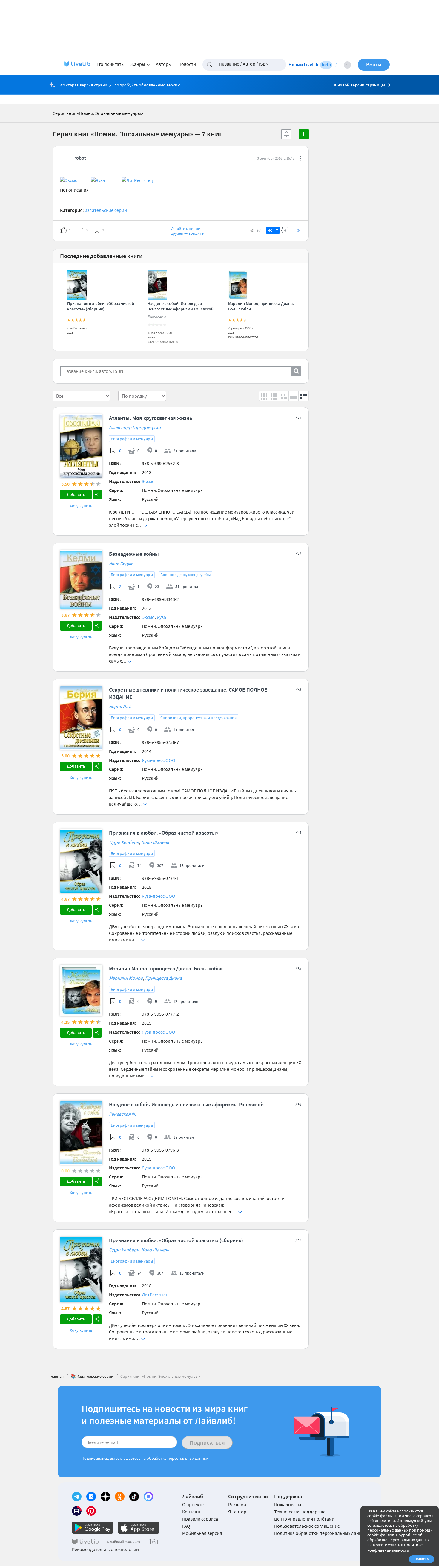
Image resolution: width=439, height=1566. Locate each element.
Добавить (76, 494)
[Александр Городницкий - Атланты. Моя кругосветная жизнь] (81, 417)
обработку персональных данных (177, 1458)
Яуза (161, 617)
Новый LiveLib (309, 64)
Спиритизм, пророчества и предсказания (198, 717)
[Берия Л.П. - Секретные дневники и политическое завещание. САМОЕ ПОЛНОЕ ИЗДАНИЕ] (81, 689)
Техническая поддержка (300, 1512)
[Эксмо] (75, 180)
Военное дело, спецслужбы (185, 574)
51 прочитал (186, 586)
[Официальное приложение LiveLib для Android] (92, 1528)
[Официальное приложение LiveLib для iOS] (138, 1528)
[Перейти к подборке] (298, 230)
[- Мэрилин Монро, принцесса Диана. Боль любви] (238, 298)
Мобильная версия (202, 1533)
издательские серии (106, 210)
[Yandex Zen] (105, 1496)
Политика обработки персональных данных (320, 1533)
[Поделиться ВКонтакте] (270, 230)
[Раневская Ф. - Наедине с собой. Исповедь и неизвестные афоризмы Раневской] (157, 298)
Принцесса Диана (163, 978)
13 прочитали (192, 865)
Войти (373, 64)
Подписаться (207, 1443)
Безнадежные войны (134, 553)
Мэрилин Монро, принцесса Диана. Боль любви (166, 968)
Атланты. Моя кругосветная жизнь (150, 417)
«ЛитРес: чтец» (77, 328)
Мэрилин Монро (126, 978)
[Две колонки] (284, 396)
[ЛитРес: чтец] (137, 180)
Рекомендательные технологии (105, 1549)
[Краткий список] (294, 396)
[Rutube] (77, 1511)
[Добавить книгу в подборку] (304, 134)
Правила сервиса (200, 1519)
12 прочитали (185, 1001)
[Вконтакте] (91, 1496)
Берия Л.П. (120, 706)
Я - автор (237, 1512)
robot (80, 158)
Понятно (422, 1558)
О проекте (193, 1504)
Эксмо (148, 481)
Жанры (137, 64)
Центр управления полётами (304, 1519)
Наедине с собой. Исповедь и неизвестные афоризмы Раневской (181, 306)
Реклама (237, 1504)
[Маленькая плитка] (264, 396)
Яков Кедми (121, 563)
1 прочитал (183, 729)
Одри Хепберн (124, 842)
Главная (56, 1376)
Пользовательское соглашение (307, 1526)
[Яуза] (106, 180)
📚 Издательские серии (91, 1376)
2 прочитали (184, 450)
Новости (187, 64)
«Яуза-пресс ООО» (160, 333)
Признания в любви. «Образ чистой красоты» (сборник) (100, 306)
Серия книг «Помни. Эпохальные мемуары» (98, 113)
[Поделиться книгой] (97, 494)
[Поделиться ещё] (277, 230)
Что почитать (110, 64)
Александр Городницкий (135, 427)
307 (160, 865)
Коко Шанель (155, 842)
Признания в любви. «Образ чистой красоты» (163, 832)
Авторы (164, 64)
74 (139, 865)
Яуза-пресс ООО (158, 760)
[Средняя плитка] (274, 396)
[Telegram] (77, 1496)
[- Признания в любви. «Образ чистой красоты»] (81, 832)
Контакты (192, 1512)
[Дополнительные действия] (300, 158)
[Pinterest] (91, 1511)
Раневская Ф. (157, 316)
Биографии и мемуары (132, 438)
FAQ (186, 1526)
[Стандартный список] (303, 396)
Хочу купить (81, 505)
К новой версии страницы (359, 85)
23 (157, 586)
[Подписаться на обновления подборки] (286, 134)
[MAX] (148, 1496)
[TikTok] (134, 1496)
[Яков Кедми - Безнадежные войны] (81, 553)
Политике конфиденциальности (395, 1547)
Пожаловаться (289, 1504)
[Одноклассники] (120, 1496)
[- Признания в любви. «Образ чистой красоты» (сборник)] (77, 298)
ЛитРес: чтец (155, 1295)
